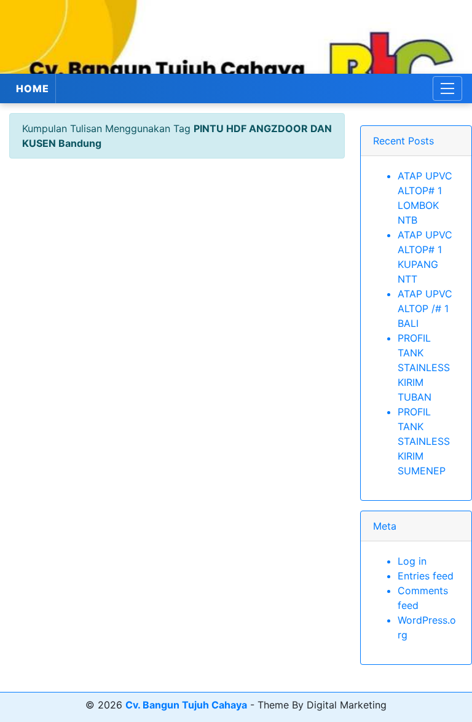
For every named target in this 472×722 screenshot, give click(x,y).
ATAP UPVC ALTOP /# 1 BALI (425, 308)
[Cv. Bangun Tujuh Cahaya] (236, 37)
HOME (32, 88)
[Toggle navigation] (447, 88)
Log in (412, 561)
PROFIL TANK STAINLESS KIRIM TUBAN (424, 367)
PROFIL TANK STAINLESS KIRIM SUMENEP (424, 441)
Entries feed (426, 576)
